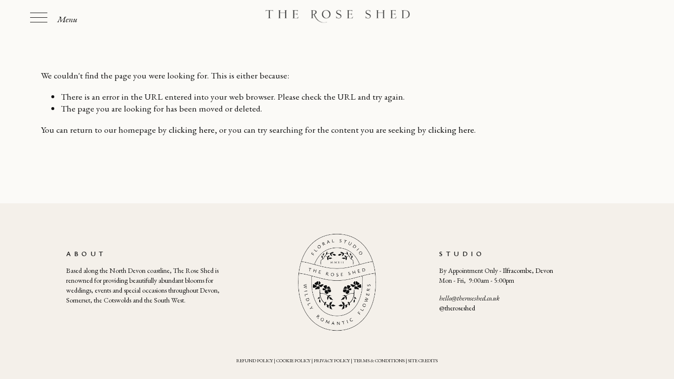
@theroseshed (457, 307)
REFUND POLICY (254, 360)
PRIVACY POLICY (332, 360)
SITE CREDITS (423, 360)
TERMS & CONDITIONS (379, 360)
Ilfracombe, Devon (528, 270)
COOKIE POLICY (293, 360)
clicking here (192, 129)
